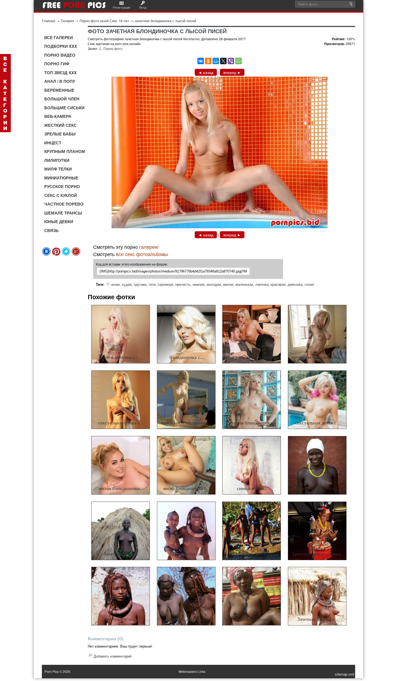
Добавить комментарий (113, 656)
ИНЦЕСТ (52, 143)
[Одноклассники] (208, 61)
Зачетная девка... (121, 554)
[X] (223, 61)
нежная (198, 284)
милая (228, 284)
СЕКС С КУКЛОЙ (60, 195)
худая (127, 284)
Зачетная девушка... (317, 488)
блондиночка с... (121, 357)
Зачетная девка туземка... (318, 554)
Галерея (67, 20)
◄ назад (205, 72)
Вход (142, 7)
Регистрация (121, 7)
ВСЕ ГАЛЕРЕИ (58, 37)
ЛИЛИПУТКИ (56, 160)
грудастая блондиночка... (318, 357)
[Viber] (231, 61)
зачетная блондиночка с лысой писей (165, 20)
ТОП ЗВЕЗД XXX (60, 73)
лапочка (261, 284)
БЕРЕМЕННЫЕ (59, 90)
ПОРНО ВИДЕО (59, 55)
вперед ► (232, 72)
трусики (140, 284)
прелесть (182, 284)
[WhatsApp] (238, 61)
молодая (214, 284)
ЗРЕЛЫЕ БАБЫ (60, 134)
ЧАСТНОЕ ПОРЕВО (63, 204)
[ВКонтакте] (200, 61)
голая (309, 284)
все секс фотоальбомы (142, 253)
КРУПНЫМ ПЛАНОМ (64, 151)
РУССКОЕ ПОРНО (62, 186)
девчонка (295, 284)
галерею (149, 246)
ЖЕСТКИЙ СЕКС (60, 125)
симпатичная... (252, 488)
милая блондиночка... (121, 488)
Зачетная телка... (121, 619)
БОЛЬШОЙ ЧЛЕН (61, 99)
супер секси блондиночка (252, 357)
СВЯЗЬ (51, 230)
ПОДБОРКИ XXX (60, 46)
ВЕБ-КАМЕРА (57, 116)
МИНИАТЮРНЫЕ (61, 178)
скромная (165, 284)
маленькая (244, 284)
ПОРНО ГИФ (56, 64)
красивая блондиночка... (187, 422)
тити (152, 284)
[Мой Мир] (216, 61)
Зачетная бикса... (186, 554)
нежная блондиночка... (252, 422)
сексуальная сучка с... (121, 422)
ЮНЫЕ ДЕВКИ (58, 221)
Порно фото (112, 48)
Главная (48, 20)
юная (115, 284)
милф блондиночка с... (187, 488)
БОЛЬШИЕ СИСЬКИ (64, 108)
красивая (278, 284)
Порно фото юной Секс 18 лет (104, 20)
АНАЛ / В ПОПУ (59, 81)
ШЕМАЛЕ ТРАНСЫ (63, 213)
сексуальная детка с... (318, 422)
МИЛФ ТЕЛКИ (58, 169)
